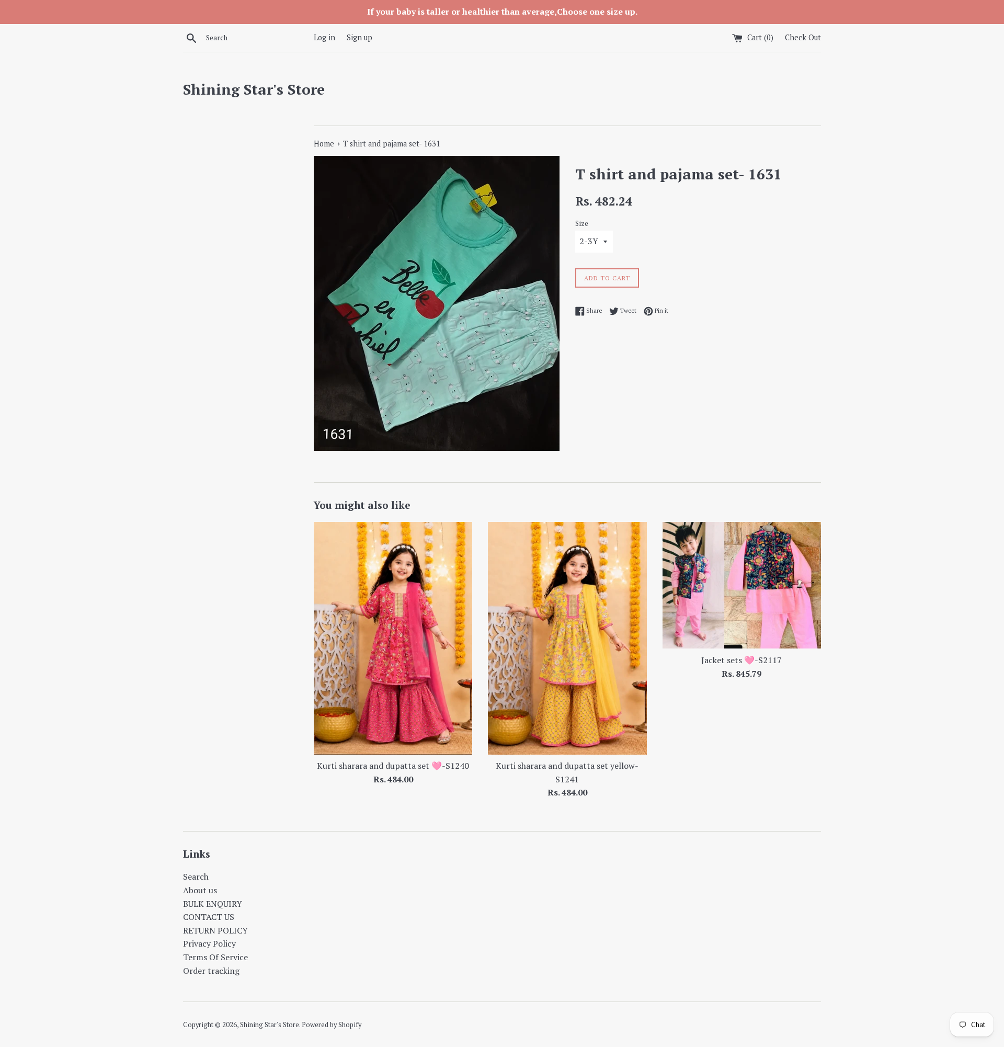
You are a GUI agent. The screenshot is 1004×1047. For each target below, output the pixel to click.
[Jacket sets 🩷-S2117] (742, 585)
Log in (324, 37)
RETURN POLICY (215, 930)
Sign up (359, 37)
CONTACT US (208, 917)
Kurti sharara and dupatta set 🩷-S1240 (393, 765)
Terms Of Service (215, 957)
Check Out (803, 37)
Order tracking (211, 970)
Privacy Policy (209, 943)
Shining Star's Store (254, 89)
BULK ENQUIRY (212, 903)
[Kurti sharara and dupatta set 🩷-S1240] (393, 638)
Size (581, 223)
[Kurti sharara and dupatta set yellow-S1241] (567, 638)
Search (196, 876)
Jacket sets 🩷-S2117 (741, 660)
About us (200, 890)
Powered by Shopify (331, 1024)
